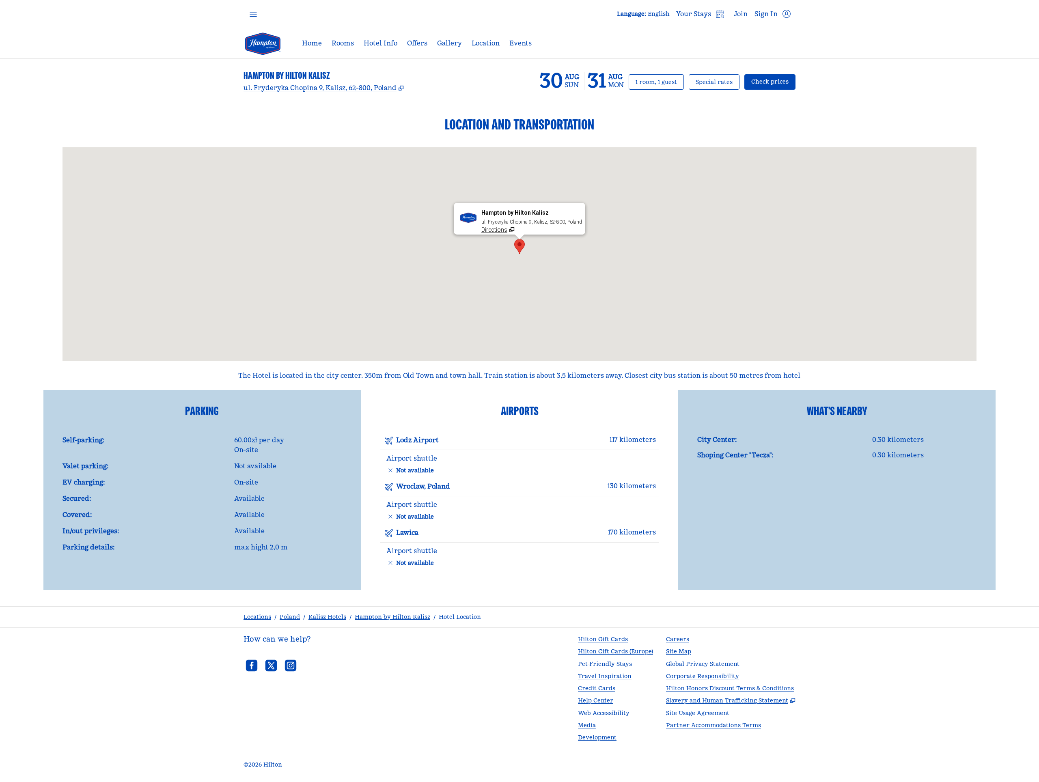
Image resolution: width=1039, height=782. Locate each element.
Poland (290, 616)
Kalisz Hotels (327, 616)
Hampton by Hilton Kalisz (392, 616)
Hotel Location (460, 616)
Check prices (773, 81)
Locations (257, 616)
